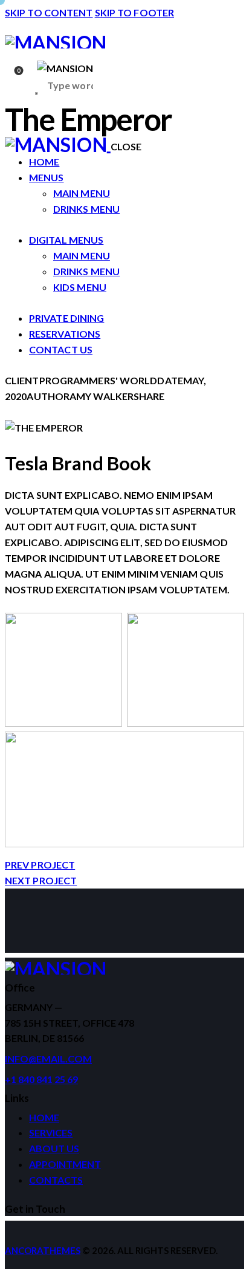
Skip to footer (134, 12)
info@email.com (48, 1058)
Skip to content (49, 12)
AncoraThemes (42, 1250)
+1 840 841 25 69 (41, 1079)
